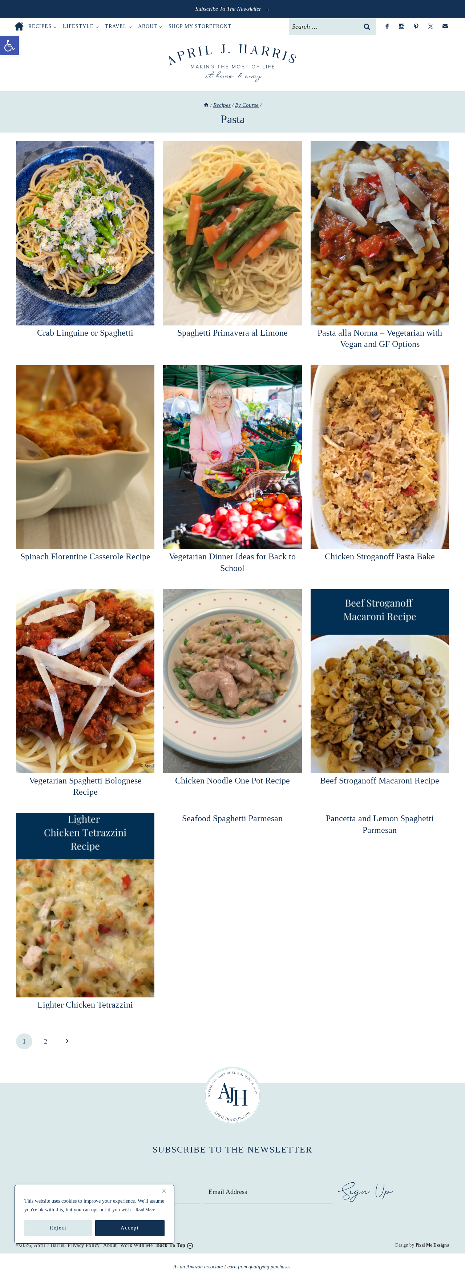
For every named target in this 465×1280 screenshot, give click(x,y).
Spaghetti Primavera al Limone (232, 332)
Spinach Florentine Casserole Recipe (85, 556)
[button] (9, 45)
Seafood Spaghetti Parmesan (232, 818)
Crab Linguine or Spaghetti (85, 332)
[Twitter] (430, 26)
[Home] (206, 105)
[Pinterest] (416, 26)
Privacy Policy (84, 1245)
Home (19, 26)
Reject (58, 1228)
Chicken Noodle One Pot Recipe (232, 780)
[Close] (166, 1191)
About (110, 1245)
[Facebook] (387, 26)
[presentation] (85, 233)
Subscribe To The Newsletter (229, 9)
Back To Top (170, 1245)
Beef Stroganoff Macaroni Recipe (379, 780)
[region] (94, 1214)
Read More (145, 1209)
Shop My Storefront (200, 26)
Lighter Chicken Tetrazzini (85, 1004)
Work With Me (136, 1245)
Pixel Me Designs (432, 1245)
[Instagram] (401, 26)
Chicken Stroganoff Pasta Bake (380, 556)
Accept (130, 1228)
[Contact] (445, 26)
